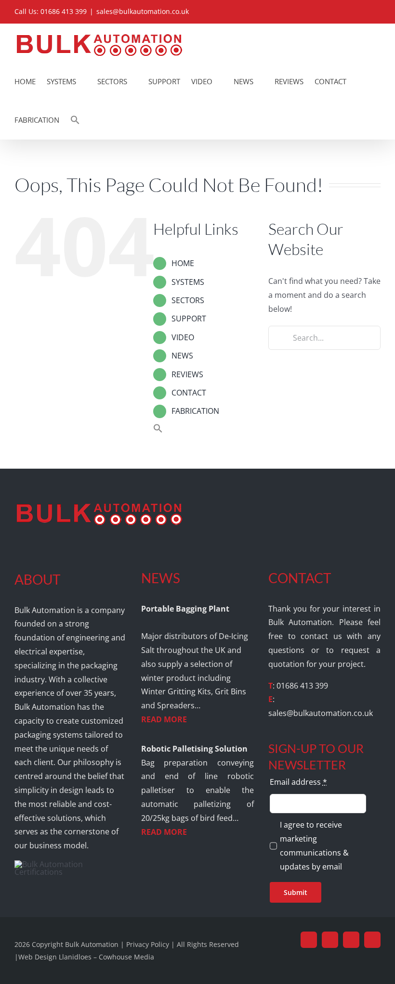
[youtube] (330, 940)
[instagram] (372, 940)
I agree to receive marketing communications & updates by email (314, 845)
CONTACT (188, 392)
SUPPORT (188, 318)
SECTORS (187, 300)
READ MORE (164, 719)
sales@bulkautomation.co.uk (142, 11)
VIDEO (182, 337)
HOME (182, 263)
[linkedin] (351, 940)
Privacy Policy (147, 944)
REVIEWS (187, 374)
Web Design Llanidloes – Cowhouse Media (86, 956)
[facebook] (309, 940)
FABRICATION (195, 411)
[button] (75, 120)
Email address (298, 782)
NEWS (182, 355)
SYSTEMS (187, 282)
